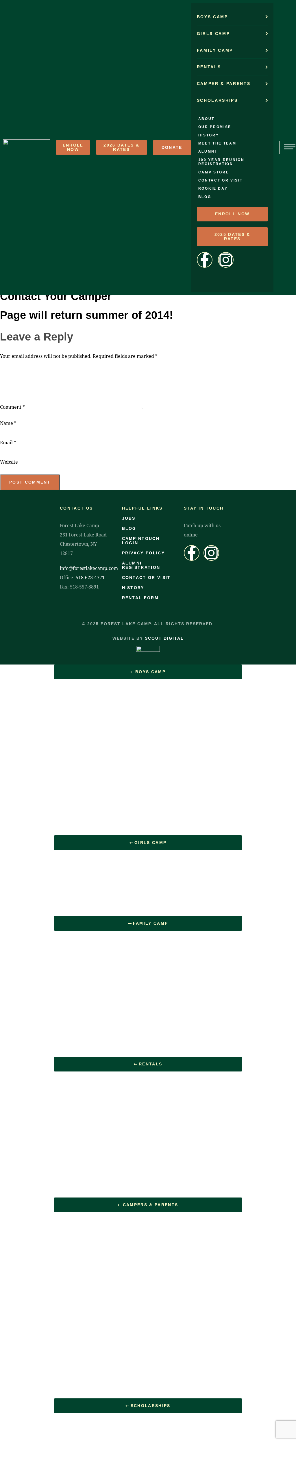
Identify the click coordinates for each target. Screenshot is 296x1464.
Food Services (75, 797)
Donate (67, 1375)
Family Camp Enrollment (85, 1049)
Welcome (69, 1084)
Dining (66, 973)
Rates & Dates (75, 1225)
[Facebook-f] (191, 553)
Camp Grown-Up (77, 1159)
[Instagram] (211, 553)
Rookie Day (72, 737)
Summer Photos (76, 1330)
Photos (67, 878)
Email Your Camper (80, 1315)
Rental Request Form (82, 1189)
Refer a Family (75, 1360)
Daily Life (69, 707)
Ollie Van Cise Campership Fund (93, 893)
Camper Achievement (82, 752)
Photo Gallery (74, 827)
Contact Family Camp (82, 1019)
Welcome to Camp (79, 692)
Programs (70, 767)
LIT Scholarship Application (88, 1441)
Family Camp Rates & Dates (89, 1034)
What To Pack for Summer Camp (93, 1300)
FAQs (65, 958)
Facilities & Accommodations (89, 1174)
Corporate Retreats (79, 1114)
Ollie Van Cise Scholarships (88, 1426)
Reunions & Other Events (86, 1144)
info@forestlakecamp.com (89, 568)
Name (8, 423)
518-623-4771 (90, 577)
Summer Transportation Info (88, 1345)
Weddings (70, 1099)
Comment (12, 407)
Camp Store (72, 1270)
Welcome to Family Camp (86, 943)
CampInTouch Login (80, 1390)
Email (8, 442)
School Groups (75, 1129)
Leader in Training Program (88, 782)
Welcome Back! (76, 908)
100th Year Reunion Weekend (91, 863)
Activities (69, 722)
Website (9, 462)
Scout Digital (164, 638)
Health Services (76, 812)
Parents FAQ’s (75, 1255)
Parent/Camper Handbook (87, 1285)
